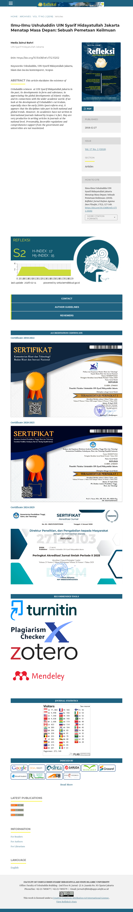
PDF (88, 108)
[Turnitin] (43, 619)
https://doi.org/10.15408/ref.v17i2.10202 (38, 57)
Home (14, 16)
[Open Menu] (10, 3)
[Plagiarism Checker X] (42, 641)
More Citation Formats (95, 217)
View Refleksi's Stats (66, 901)
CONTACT (66, 298)
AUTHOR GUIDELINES (67, 307)
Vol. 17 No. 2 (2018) (43, 16)
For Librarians (18, 846)
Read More (66, 784)
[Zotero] (44, 662)
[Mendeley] (38, 686)
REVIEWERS (66, 315)
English (15, 867)
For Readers (17, 836)
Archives (25, 16)
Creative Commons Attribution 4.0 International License (81, 898)
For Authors (17, 841)
